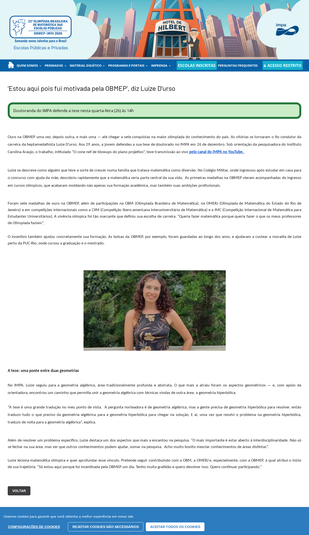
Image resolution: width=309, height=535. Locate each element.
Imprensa (159, 65)
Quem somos (27, 65)
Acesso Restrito (284, 65)
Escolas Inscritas (197, 65)
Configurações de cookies (34, 527)
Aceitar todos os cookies (175, 527)
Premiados (54, 65)
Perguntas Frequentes (238, 65)
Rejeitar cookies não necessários (105, 527)
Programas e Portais (126, 65)
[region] (154, 521)
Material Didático (85, 65)
